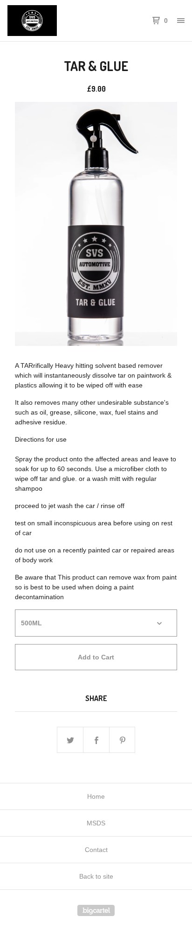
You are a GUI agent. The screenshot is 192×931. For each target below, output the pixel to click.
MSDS (96, 823)
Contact (96, 849)
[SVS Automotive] (51, 20)
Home (96, 796)
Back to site (96, 876)
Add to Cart (96, 657)
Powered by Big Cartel (96, 910)
